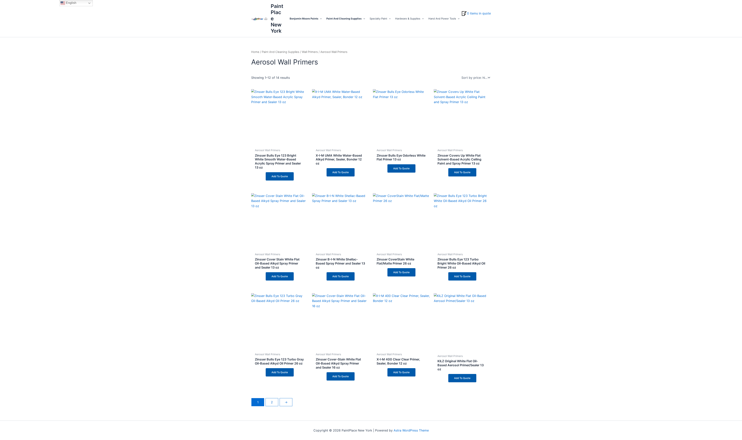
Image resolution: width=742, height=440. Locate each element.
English (70, 2)
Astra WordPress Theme (411, 430)
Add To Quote (279, 176)
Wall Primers (310, 52)
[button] (320, 18)
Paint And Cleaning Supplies (280, 52)
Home (255, 52)
